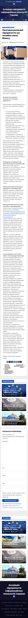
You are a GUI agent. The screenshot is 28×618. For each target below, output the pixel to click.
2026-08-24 (7, 531)
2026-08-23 (7, 546)
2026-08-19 (7, 561)
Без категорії (6, 540)
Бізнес (4, 27)
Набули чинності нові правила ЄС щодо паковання (11, 392)
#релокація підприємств (17, 42)
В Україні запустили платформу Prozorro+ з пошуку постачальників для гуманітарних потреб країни (9, 369)
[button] (23, 19)
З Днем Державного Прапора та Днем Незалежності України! (12, 544)
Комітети (25, 608)
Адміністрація (7, 611)
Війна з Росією (19, 615)
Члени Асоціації (13, 608)
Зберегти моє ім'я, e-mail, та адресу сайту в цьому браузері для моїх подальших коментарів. (13, 495)
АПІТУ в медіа (21, 611)
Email (4, 475)
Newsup (18, 602)
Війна (13, 27)
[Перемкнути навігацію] (13, 20)
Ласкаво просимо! (9, 605)
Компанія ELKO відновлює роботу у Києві (18, 366)
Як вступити (16, 605)
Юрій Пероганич (16, 546)
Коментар (5, 441)
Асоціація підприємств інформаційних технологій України (14, 12)
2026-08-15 (7, 575)
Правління (20, 608)
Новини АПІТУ (14, 611)
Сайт (3, 483)
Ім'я (3, 468)
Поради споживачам (10, 615)
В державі (8, 27)
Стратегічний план (5, 608)
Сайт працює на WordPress (7, 602)
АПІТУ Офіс (14, 394)
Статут (21, 605)
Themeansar (23, 602)
